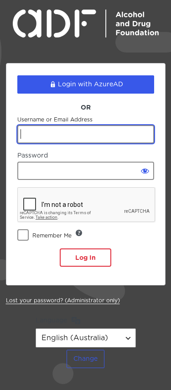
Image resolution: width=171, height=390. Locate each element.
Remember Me (52, 235)
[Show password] (145, 171)
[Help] (78, 232)
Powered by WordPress (86, 30)
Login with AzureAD (90, 84)
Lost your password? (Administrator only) (63, 300)
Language (51, 320)
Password (32, 155)
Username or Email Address (55, 119)
